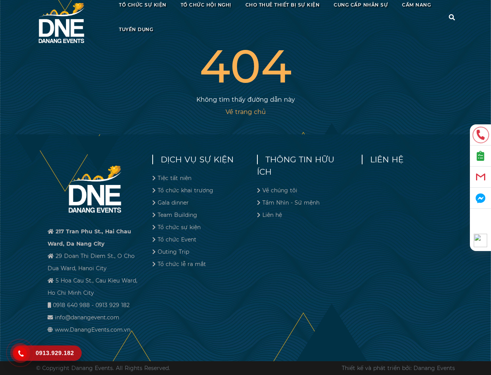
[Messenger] (480, 198)
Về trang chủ (246, 112)
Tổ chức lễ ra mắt (182, 264)
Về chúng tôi (279, 190)
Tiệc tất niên (174, 178)
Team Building (177, 214)
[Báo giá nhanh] (480, 156)
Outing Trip (173, 251)
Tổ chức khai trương (185, 190)
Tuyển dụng (136, 29)
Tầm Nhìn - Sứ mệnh (291, 202)
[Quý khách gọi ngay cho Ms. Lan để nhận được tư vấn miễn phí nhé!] (480, 134)
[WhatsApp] (480, 240)
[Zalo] (480, 219)
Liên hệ (272, 214)
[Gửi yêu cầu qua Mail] (480, 177)
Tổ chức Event (177, 239)
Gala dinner (173, 202)
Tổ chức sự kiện (179, 227)
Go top (482, 341)
